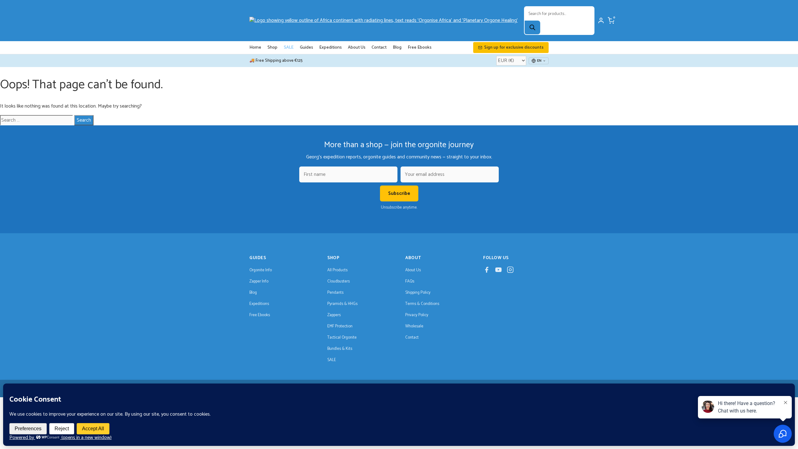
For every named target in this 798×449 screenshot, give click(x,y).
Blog (397, 47)
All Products (337, 270)
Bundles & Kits (339, 348)
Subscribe (399, 193)
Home (255, 47)
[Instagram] (510, 271)
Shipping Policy (417, 292)
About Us (356, 47)
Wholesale (414, 326)
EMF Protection (340, 326)
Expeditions (330, 47)
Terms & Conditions (422, 304)
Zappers (334, 315)
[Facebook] (486, 271)
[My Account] (601, 20)
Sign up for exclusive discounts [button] (514, 47)
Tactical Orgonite (342, 337)
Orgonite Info (260, 270)
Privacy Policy (416, 315)
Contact (379, 47)
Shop (272, 47)
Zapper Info (258, 281)
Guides (306, 47)
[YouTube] (498, 271)
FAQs (409, 281)
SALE (289, 47)
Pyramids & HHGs (342, 304)
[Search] (532, 27)
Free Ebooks (419, 47)
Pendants (335, 292)
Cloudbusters (338, 281)
